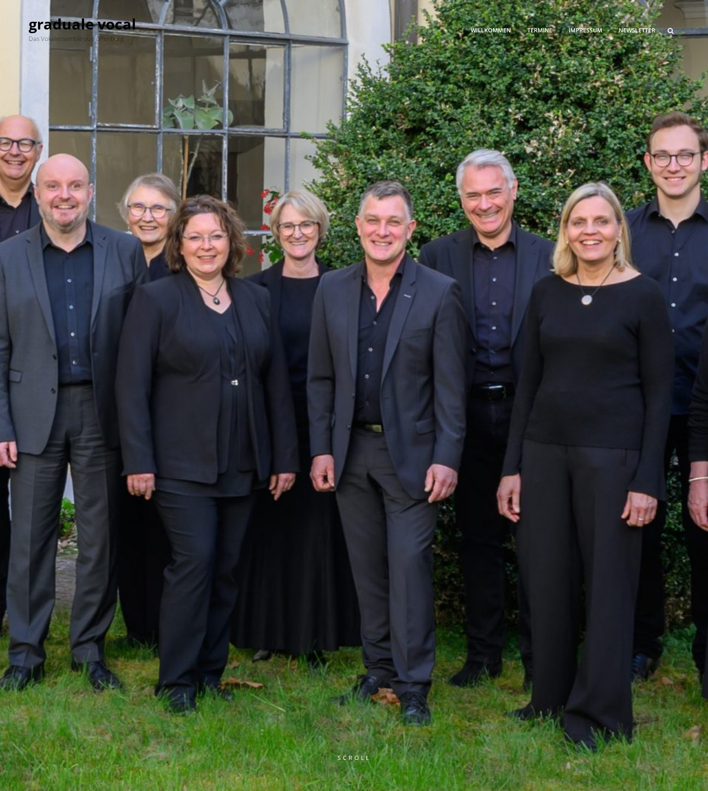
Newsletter (637, 30)
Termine (539, 30)
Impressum (585, 30)
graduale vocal (82, 24)
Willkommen (491, 30)
